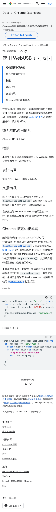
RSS (4, 485)
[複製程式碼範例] (51, 297)
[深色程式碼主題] (46, 297)
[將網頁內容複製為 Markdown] (44, 58)
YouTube (6, 476)
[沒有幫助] (26, 51)
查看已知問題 (8, 431)
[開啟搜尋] (37, 3)
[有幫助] (21, 51)
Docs (6, 13)
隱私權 (12, 498)
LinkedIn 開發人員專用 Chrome (17, 481)
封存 (4, 454)
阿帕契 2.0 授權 (34, 399)
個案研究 (6, 449)
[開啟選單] (5, 3)
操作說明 (44, 45)
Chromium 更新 (9, 444)
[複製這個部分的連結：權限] (13, 148)
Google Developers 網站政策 (17, 402)
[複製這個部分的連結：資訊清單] (20, 170)
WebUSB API (36, 117)
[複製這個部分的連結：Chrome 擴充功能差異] (41, 229)
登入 (50, 3)
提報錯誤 (6, 426)
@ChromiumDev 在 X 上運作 (15, 471)
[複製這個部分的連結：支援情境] (20, 188)
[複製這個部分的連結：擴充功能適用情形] (34, 130)
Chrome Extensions (27, 13)
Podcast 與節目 (9, 458)
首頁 (4, 45)
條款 (4, 498)
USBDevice (8, 250)
